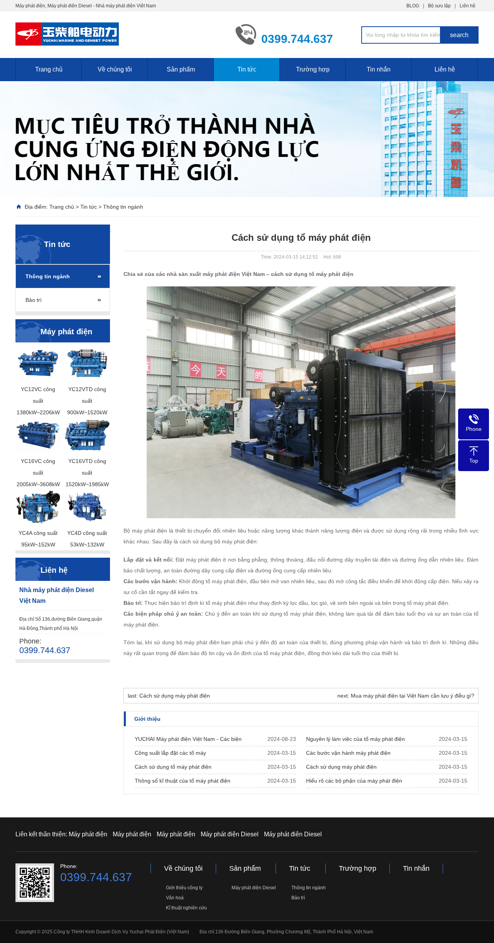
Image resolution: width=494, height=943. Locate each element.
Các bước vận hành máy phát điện (348, 753)
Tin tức (246, 69)
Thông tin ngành (123, 207)
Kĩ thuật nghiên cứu (186, 908)
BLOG (412, 6)
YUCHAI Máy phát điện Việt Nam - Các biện (188, 739)
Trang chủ (49, 69)
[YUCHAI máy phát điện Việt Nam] (119, 34)
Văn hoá (175, 897)
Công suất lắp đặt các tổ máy (170, 753)
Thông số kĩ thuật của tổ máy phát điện (182, 781)
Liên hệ (467, 6)
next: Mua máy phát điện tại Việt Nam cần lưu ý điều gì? (405, 696)
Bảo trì (33, 300)
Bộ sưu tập (439, 6)
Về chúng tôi (115, 69)
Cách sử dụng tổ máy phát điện (173, 767)
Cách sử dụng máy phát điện (341, 767)
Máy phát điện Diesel (230, 834)
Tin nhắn (379, 69)
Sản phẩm (181, 69)
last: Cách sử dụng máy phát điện (169, 696)
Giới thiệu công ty (184, 887)
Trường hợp (313, 69)
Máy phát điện (88, 834)
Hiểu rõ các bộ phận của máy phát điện (354, 781)
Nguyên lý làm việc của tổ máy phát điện (355, 739)
